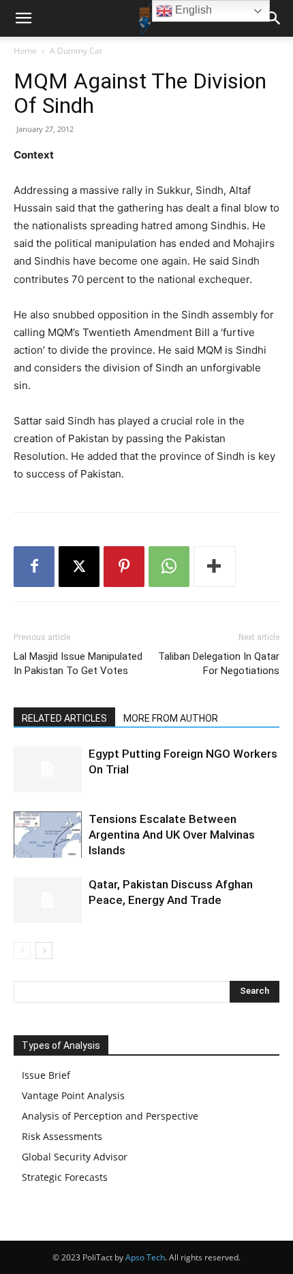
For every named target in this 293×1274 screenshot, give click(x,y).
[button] (23, 18)
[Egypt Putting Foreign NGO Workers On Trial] (48, 769)
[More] (215, 566)
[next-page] (43, 950)
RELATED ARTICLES (64, 718)
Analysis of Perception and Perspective (110, 1115)
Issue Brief (46, 1075)
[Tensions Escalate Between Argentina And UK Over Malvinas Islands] (48, 834)
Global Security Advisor (74, 1156)
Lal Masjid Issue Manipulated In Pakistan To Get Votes (78, 663)
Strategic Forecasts (65, 1177)
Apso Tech (145, 1257)
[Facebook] (34, 566)
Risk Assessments (62, 1136)
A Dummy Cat (76, 50)
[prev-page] (22, 950)
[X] (79, 566)
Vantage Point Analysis (73, 1095)
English (192, 10)
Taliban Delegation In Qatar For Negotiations (218, 663)
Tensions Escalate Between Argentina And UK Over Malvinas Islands (172, 834)
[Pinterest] (124, 566)
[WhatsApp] (169, 566)
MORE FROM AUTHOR (170, 718)
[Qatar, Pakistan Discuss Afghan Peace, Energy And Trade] (48, 900)
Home (25, 50)
